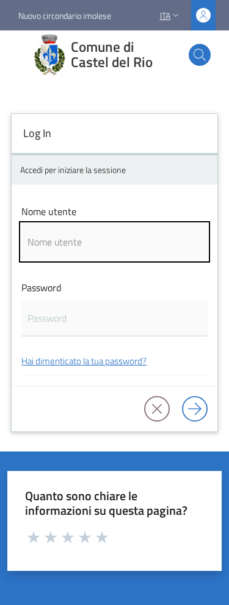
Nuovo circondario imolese (64, 15)
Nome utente (48, 211)
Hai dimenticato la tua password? (84, 361)
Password (41, 287)
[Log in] (195, 409)
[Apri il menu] (17, 55)
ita (165, 15)
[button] (200, 55)
